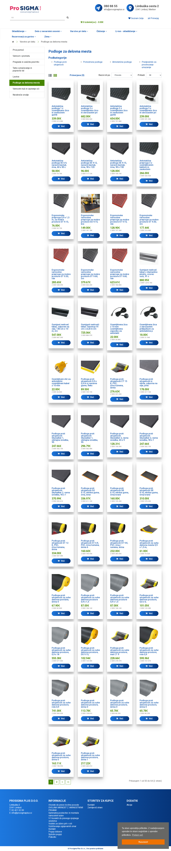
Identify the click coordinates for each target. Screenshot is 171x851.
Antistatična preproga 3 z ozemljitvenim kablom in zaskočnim (146, 165)
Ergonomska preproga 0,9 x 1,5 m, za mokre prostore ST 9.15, (60, 218)
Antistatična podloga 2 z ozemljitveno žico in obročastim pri (89, 109)
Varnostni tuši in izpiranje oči (26, 88)
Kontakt (52, 829)
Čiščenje (101, 31)
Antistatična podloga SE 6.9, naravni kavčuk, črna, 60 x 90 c (59, 163)
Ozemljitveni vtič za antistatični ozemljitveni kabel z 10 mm (61, 382)
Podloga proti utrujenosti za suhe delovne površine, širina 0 (61, 598)
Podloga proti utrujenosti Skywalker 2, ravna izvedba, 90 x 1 (149, 436)
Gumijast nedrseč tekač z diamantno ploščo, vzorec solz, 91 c (149, 273)
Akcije (129, 805)
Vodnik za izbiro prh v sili (60, 823)
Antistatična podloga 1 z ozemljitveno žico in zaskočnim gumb (60, 110)
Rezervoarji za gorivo (22, 36)
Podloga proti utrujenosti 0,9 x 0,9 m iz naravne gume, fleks (89, 382)
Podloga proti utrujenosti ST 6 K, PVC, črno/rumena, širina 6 (90, 544)
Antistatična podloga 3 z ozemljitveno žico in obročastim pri (148, 109)
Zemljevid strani (95, 807)
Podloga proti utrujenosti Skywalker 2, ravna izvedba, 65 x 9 (119, 436)
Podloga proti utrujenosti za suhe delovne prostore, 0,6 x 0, (149, 598)
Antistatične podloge (122, 62)
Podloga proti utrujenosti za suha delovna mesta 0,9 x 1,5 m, (149, 544)
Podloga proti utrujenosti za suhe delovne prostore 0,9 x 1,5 (90, 598)
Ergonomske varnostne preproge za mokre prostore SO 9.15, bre (90, 219)
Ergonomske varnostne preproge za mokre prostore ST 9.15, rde (119, 219)
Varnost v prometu (21, 56)
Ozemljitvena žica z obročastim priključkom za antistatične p (148, 327)
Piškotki (52, 837)
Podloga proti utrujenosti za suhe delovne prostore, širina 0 (90, 703)
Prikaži (141, 75)
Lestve (16, 76)
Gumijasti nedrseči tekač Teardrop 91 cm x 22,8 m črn (90, 326)
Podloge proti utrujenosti (60, 63)
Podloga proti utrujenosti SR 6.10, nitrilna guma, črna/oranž (119, 491)
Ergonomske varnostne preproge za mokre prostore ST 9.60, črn (90, 274)
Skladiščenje (18, 31)
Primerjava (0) (77, 75)
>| (68, 782)
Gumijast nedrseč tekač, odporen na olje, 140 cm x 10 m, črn (60, 327)
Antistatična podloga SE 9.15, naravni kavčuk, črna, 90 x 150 (118, 163)
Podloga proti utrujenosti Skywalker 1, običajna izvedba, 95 (60, 437)
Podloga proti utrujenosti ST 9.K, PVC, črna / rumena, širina (119, 544)
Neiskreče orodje (21, 95)
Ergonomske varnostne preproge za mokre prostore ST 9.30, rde (61, 274)
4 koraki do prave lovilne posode (63, 805)
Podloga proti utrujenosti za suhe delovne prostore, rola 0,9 (149, 651)
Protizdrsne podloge (92, 62)
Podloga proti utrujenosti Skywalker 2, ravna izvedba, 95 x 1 (61, 491)
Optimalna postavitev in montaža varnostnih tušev (63, 814)
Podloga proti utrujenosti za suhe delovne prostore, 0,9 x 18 (61, 651)
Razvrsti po (104, 75)
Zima (47, 36)
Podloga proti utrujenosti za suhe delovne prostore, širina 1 (90, 756)
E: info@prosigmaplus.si (20, 813)
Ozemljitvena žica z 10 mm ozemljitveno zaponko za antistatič (118, 328)
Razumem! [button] (143, 842)
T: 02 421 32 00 (16, 810)
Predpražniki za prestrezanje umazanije (149, 65)
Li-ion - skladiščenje (125, 31)
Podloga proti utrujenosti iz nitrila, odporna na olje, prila (148, 382)
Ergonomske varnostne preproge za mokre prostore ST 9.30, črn (149, 219)
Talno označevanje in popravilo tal (22, 69)
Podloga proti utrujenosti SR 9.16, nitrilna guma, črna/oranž (149, 491)
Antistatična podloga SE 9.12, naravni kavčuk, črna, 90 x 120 (89, 163)
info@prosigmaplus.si (114, 9)
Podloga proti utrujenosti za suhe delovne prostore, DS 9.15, (90, 651)
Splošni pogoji (55, 834)
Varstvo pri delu (78, 31)
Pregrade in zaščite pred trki (26, 62)
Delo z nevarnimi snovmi (47, 31)
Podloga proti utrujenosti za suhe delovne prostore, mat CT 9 (119, 651)
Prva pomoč (18, 50)
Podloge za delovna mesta (54, 41)
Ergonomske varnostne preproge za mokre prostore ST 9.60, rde (119, 274)
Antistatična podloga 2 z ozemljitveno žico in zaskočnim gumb (119, 110)
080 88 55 (110, 6)
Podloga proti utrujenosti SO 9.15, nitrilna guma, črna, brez (90, 491)
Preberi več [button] (137, 835)
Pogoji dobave (55, 831)
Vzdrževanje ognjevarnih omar (62, 826)
